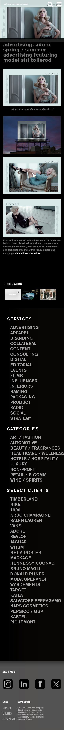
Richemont (22, 622)
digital (18, 360)
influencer (23, 381)
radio (16, 408)
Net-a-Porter (25, 553)
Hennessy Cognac (32, 563)
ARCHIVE (9, 719)
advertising (24, 328)
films (16, 376)
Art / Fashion (25, 437)
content (20, 349)
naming (18, 392)
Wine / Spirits (26, 480)
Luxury (18, 464)
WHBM (17, 547)
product (20, 402)
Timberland (24, 499)
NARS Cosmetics (29, 606)
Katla (16, 595)
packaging (22, 397)
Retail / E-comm (28, 475)
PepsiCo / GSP (26, 612)
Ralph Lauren (26, 521)
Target (18, 590)
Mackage (20, 558)
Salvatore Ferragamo (35, 601)
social (18, 413)
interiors (21, 386)
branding (21, 338)
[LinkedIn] (24, 684)
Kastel (18, 617)
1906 (15, 510)
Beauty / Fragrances (35, 448)
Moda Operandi (28, 579)
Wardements (25, 585)
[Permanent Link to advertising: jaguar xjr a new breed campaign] (30, 294)
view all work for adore (27, 253)
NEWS (7, 708)
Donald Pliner (27, 574)
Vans (16, 526)
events (18, 370)
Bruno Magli (25, 569)
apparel (19, 333)
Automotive (23, 443)
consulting (24, 354)
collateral (23, 344)
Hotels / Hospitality (34, 459)
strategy (20, 418)
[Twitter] (56, 684)
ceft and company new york (16, 4)
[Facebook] (40, 684)
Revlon (18, 537)
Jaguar (18, 542)
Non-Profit (23, 470)
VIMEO (7, 713)
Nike (15, 505)
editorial (21, 365)
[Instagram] (8, 684)
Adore (17, 531)
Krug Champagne (30, 515)
